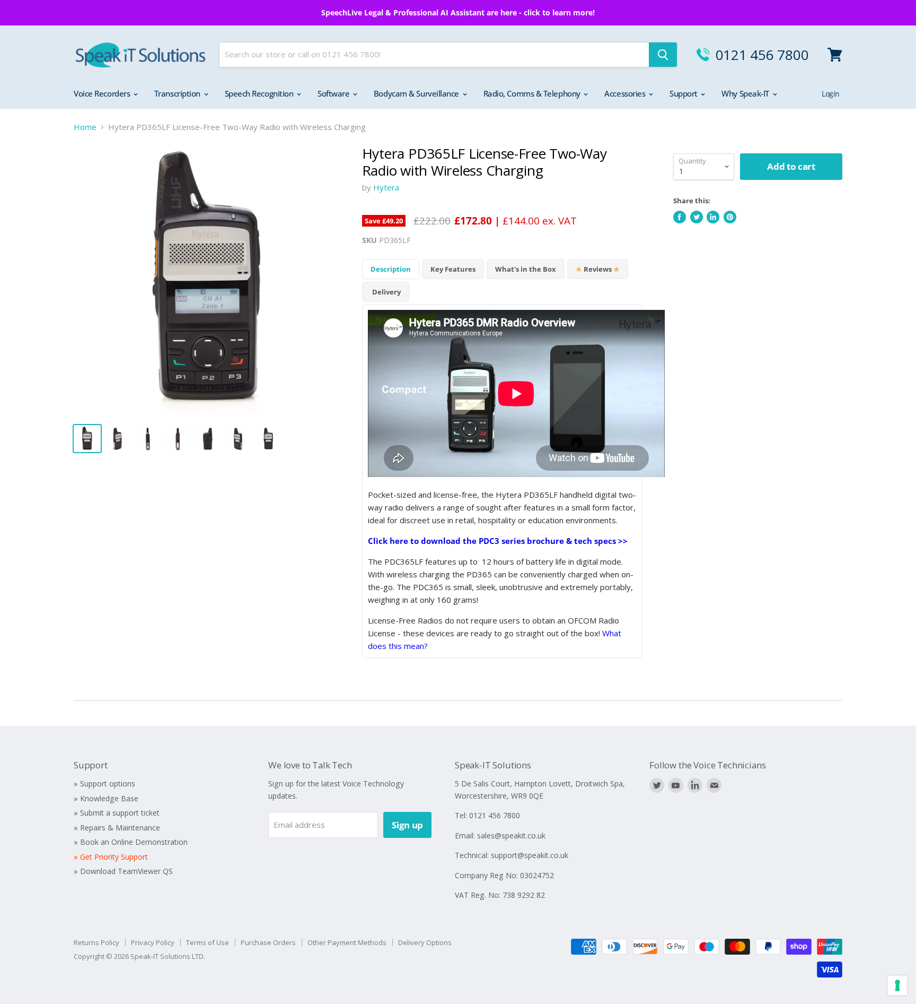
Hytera (386, 187)
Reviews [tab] (598, 269)
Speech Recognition (260, 93)
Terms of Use (207, 942)
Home (85, 127)
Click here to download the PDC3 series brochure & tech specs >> (498, 540)
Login (831, 94)
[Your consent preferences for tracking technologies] (897, 985)
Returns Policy (96, 942)
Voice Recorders (103, 93)
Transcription (178, 93)
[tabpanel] (502, 481)
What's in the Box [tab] (525, 269)
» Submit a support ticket (117, 813)
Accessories (625, 93)
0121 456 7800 (762, 54)
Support (684, 93)
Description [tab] (391, 269)
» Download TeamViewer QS (123, 871)
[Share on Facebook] (679, 217)
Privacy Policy (152, 942)
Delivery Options (425, 942)
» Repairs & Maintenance (117, 828)
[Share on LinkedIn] (713, 217)
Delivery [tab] (386, 292)
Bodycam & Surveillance (417, 93)
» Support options (104, 783)
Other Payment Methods (346, 942)
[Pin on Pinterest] (730, 217)
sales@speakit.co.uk (511, 835)
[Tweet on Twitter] (696, 217)
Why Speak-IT (746, 93)
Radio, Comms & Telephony (533, 93)
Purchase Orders (268, 942)
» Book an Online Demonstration (131, 842)
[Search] (663, 54)
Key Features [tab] (452, 269)
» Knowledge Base (106, 798)
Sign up (407, 825)
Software (334, 93)
